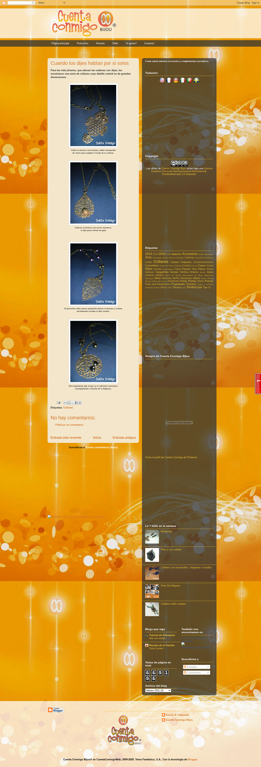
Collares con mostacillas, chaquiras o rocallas (186, 567)
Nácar (196, 278)
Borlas (165, 258)
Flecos (201, 269)
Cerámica (209, 258)
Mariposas (208, 275)
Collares (68, 407)
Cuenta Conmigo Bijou (173, 168)
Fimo (194, 269)
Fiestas (186, 269)
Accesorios (189, 253)
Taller (115, 43)
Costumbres (152, 265)
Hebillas (184, 272)
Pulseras (191, 284)
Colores (175, 262)
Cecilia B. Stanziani (177, 714)
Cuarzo (202, 265)
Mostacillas (186, 278)
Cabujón (180, 258)
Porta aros (150, 284)
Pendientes (173, 281)
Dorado (157, 269)
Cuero (210, 265)
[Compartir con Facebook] (76, 403)
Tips (205, 287)
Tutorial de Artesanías (162, 635)
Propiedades (178, 284)
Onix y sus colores (171, 549)
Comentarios (193, 672)
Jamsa (202, 272)
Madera (160, 275)
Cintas (148, 262)
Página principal (60, 43)
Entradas (191, 666)
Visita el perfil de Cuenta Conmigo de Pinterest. (171, 457)
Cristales (178, 266)
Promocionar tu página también (196, 647)
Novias (210, 278)
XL (209, 287)
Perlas (183, 281)
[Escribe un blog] (69, 403)
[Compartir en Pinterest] (80, 403)
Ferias (178, 269)
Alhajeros (209, 254)
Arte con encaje (157, 638)
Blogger (192, 759)
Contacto (149, 43)
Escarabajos (168, 269)
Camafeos (199, 258)
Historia (100, 43)
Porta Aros (82, 43)
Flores (210, 269)
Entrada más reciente (66, 437)
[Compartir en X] (73, 403)
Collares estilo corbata (173, 603)
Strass (163, 287)
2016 (162, 253)
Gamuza (149, 272)
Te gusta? (131, 43)
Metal (158, 278)
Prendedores (164, 284)
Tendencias (194, 287)
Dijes (148, 268)
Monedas (167, 278)
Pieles (201, 281)
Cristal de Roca (166, 266)
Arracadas (157, 258)
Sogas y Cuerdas (205, 284)
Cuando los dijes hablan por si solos (90, 63)
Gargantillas (162, 272)
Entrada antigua (124, 437)
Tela (184, 287)
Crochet (186, 265)
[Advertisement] (93, 481)
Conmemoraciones (203, 262)
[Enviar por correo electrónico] (65, 403)
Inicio (97, 437)
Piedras (192, 281)
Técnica (177, 287)
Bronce (172, 258)
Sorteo (157, 287)
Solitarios (149, 287)
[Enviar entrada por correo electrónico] (58, 402)
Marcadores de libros (193, 275)
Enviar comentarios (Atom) (102, 447)
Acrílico (201, 254)
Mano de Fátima (173, 275)
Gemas (174, 272)
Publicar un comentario (69, 424)
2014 (148, 253)
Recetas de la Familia (161, 645)
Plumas (209, 281)
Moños (176, 278)
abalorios (177, 254)
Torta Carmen (156, 648)
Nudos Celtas (151, 281)
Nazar (203, 278)
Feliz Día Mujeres (170, 585)
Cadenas (189, 257)
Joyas (210, 272)
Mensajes (149, 278)
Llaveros (149, 275)
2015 (155, 254)
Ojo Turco (162, 281)
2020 (168, 254)
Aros (148, 257)
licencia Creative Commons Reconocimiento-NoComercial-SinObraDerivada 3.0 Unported (182, 171)
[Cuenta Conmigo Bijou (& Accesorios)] (183, 644)
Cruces (194, 266)
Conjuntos (186, 262)
